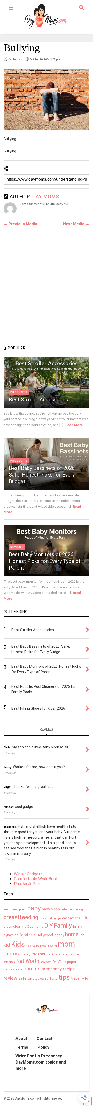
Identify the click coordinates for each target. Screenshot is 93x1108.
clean (8, 926)
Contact (45, 1038)
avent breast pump (15, 909)
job (82, 935)
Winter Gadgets (28, 874)
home (72, 934)
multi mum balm (57, 954)
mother (38, 953)
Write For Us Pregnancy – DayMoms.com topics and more (41, 1062)
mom (66, 944)
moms (11, 953)
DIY (48, 925)
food (23, 934)
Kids (18, 944)
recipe (69, 969)
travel (75, 978)
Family (63, 925)
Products (18, 392)
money (25, 954)
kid (7, 945)
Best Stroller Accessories (38, 400)
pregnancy (52, 969)
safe (22, 978)
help (32, 935)
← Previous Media (20, 224)
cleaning (19, 926)
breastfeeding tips (50, 918)
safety (32, 979)
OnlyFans (59, 962)
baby (34, 908)
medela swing (48, 945)
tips (64, 977)
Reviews (17, 547)
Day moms (35, 926)
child (83, 917)
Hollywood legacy (50, 935)
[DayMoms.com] (43, 30)
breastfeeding (21, 917)
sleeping (43, 979)
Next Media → (76, 224)
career (73, 918)
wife (84, 979)
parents (32, 969)
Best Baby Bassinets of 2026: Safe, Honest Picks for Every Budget (42, 474)
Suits (53, 979)
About (21, 1038)
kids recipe (32, 945)
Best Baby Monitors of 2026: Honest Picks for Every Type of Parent (45, 561)
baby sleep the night (73, 909)
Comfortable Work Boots (37, 878)
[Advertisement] (46, 292)
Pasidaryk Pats (27, 883)
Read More (74, 425)
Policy (43, 1047)
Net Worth (27, 961)
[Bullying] (46, 99)
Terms (22, 1047)
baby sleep (51, 909)
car (64, 918)
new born (45, 962)
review (10, 978)
